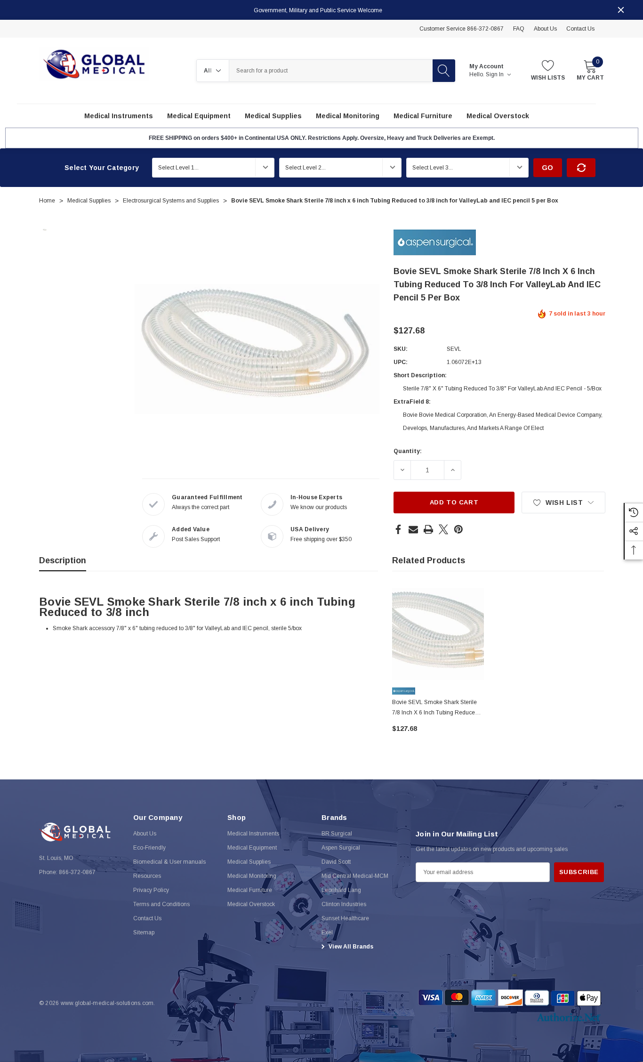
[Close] (621, 10)
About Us (545, 28)
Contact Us (580, 28)
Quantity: (408, 451)
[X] (443, 529)
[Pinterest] (458, 529)
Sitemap (143, 932)
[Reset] (581, 167)
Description (62, 560)
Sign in (495, 74)
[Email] (413, 529)
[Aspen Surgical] (435, 241)
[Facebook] (398, 529)
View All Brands (350, 946)
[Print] (428, 529)
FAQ (518, 28)
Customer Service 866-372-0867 (461, 28)
